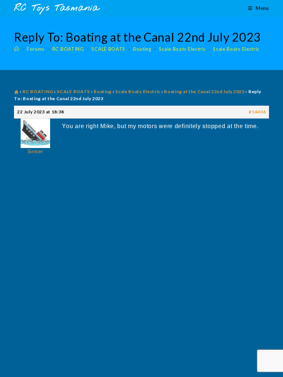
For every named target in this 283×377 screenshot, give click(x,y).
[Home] (16, 49)
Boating (103, 91)
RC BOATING (37, 91)
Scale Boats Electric (236, 49)
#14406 (257, 111)
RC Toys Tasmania (56, 8)
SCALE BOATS (73, 91)
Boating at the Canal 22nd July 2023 (204, 91)
